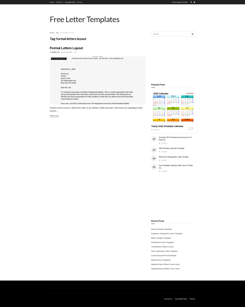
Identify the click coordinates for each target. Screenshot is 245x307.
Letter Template (59, 59)
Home (52, 2)
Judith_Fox (55, 52)
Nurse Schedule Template (161, 229)
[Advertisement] (173, 59)
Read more (54, 116)
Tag (57, 33)
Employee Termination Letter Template (167, 233)
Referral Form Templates (161, 260)
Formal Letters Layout (66, 48)
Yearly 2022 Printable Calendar (167, 126)
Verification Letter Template (162, 242)
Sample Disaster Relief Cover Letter (165, 269)
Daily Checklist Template (161, 238)
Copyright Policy (70, 2)
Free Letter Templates (85, 19)
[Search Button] (192, 33)
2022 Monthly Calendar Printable (171, 148)
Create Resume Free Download (163, 255)
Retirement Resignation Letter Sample (173, 157)
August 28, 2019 (66, 52)
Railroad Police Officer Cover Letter (165, 264)
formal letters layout (67, 33)
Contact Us (59, 2)
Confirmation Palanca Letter (162, 247)
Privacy (79, 2)
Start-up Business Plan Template (164, 251)
